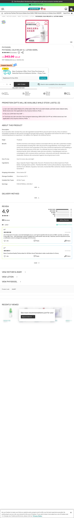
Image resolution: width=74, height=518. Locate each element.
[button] (71, 9)
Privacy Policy (37, 516)
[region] (37, 513)
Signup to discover (27, 316)
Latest (6, 224)
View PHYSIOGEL (10, 282)
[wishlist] (18, 52)
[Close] (71, 512)
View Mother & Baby (12, 272)
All (2, 224)
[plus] (10, 84)
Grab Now (43, 78)
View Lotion (8, 277)
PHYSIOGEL (6, 47)
